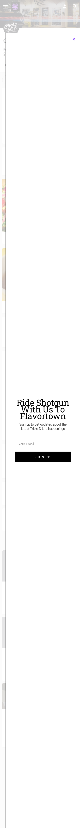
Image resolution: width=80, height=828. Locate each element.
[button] (74, 39)
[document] (40, 414)
